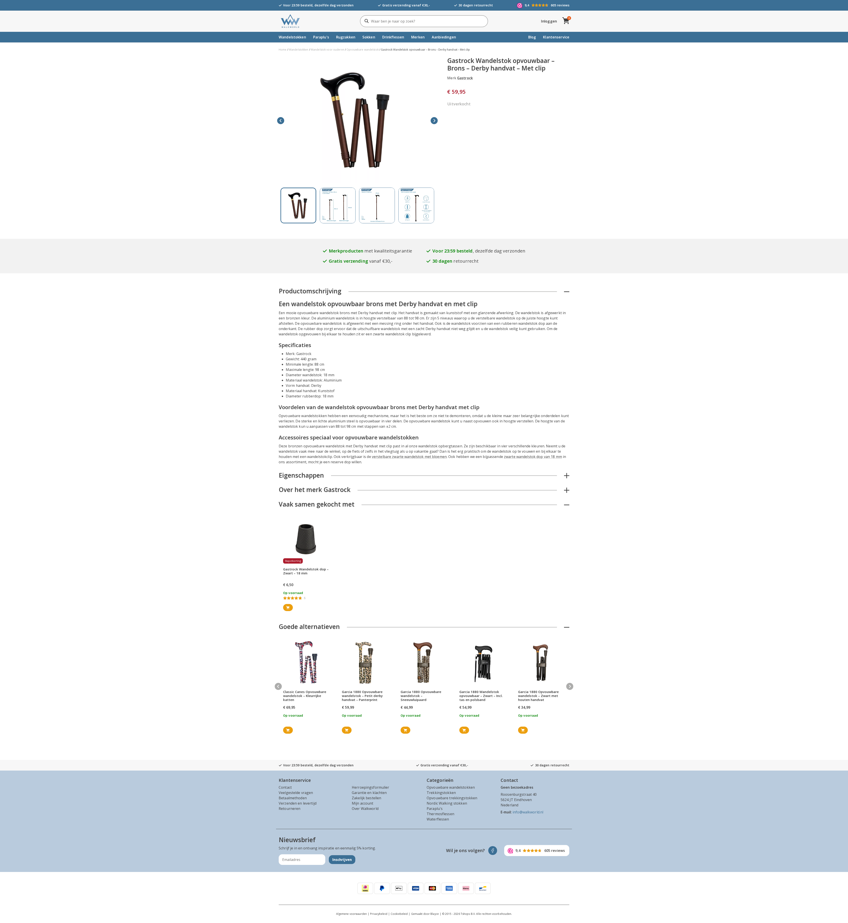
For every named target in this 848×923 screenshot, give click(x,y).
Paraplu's (321, 37)
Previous (280, 120)
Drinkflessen (393, 37)
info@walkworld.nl (528, 812)
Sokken (368, 37)
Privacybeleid (378, 914)
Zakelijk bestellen (366, 798)
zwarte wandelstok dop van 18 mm (533, 456)
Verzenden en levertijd (297, 803)
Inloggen (549, 21)
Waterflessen (438, 819)
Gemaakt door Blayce (425, 914)
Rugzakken (345, 37)
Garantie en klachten (369, 792)
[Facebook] (492, 850)
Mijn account (362, 803)
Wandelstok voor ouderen (327, 49)
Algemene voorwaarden (351, 914)
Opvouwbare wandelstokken (451, 787)
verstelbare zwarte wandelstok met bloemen (409, 456)
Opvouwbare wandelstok (362, 49)
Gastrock (465, 78)
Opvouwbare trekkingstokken (452, 798)
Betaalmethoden (293, 798)
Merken (418, 37)
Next (434, 120)
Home (283, 49)
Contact (285, 787)
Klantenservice (556, 37)
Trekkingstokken (441, 792)
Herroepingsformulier (370, 787)
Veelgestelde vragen (296, 792)
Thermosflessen (440, 813)
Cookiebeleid (399, 914)
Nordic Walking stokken (447, 803)
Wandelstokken (292, 37)
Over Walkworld (365, 808)
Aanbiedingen (444, 37)
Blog (532, 37)
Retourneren (289, 808)
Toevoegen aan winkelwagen (288, 607)
